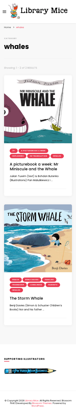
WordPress (37, 405)
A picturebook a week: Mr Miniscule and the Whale (34, 167)
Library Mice (32, 400)
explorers (18, 156)
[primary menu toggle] (4, 11)
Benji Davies (32, 280)
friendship (18, 285)
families (49, 280)
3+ (13, 151)
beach (15, 280)
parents (52, 285)
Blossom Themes (42, 403)
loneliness (36, 285)
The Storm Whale (26, 298)
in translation (38, 156)
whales (57, 156)
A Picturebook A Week (33, 151)
